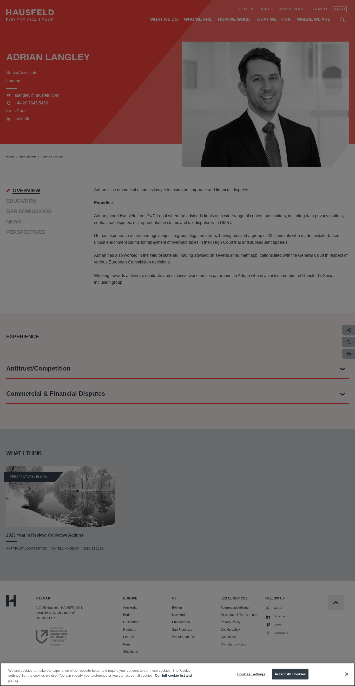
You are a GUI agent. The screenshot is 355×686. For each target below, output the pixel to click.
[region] (177, 674)
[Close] (346, 674)
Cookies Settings (251, 674)
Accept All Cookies (290, 674)
